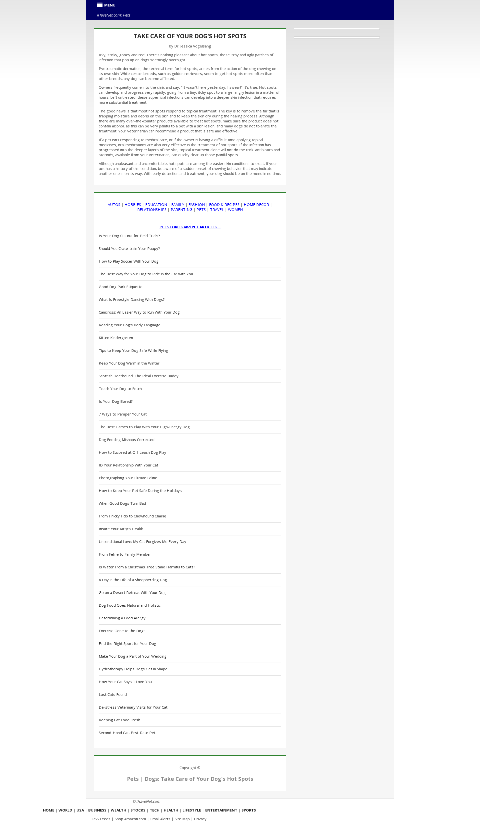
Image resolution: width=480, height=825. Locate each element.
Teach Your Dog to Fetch (120, 388)
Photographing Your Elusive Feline (128, 477)
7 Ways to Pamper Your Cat (123, 414)
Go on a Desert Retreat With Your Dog (132, 592)
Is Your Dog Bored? (116, 401)
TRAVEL (217, 209)
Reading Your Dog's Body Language (129, 324)
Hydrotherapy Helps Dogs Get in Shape (133, 668)
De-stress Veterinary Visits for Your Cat (133, 707)
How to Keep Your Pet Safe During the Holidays (140, 490)
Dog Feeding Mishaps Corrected (126, 439)
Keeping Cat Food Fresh (119, 719)
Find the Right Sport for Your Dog (127, 643)
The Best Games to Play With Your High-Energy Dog (144, 426)
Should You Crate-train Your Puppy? (129, 248)
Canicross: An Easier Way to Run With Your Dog (139, 312)
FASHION (196, 204)
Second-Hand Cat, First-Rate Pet (127, 732)
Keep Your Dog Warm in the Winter (129, 363)
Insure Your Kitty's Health (121, 528)
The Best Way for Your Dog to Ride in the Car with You (146, 273)
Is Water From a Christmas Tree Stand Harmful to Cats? (147, 566)
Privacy (200, 818)
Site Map (182, 818)
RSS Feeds (101, 818)
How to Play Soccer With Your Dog (128, 261)
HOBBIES (132, 204)
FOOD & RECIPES (224, 204)
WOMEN (235, 209)
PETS (201, 209)
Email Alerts (160, 818)
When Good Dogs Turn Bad (122, 503)
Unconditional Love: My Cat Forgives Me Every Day (142, 541)
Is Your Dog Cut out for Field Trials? (129, 235)
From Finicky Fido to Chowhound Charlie (132, 515)
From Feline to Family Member (125, 554)
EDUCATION (156, 204)
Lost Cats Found (113, 694)
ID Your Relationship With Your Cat (128, 464)
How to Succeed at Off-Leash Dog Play (132, 452)
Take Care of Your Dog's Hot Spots (190, 36)
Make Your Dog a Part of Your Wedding (132, 656)
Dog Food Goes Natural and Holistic (129, 605)
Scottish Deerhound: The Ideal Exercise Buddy (138, 375)
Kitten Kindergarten (116, 337)
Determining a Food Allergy (122, 617)
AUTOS (114, 204)
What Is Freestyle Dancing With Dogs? (132, 299)
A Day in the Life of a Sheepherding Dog (133, 579)
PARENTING (181, 209)
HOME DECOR (256, 204)
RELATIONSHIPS (151, 209)
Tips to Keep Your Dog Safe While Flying (133, 350)
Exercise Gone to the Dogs (122, 630)
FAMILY (177, 204)
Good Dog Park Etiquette (120, 286)
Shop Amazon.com (130, 818)
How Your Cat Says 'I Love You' (125, 681)
